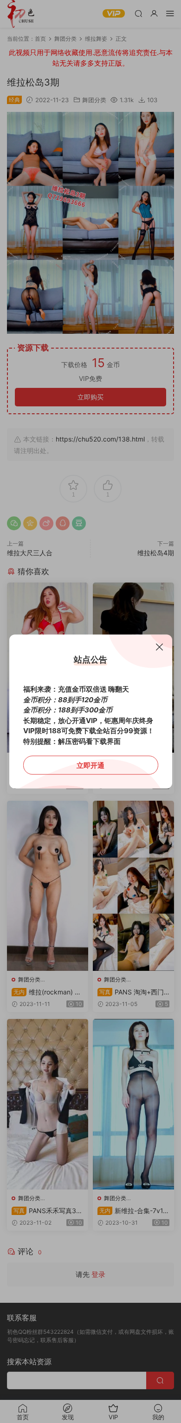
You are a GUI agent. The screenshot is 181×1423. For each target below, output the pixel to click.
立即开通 (90, 765)
